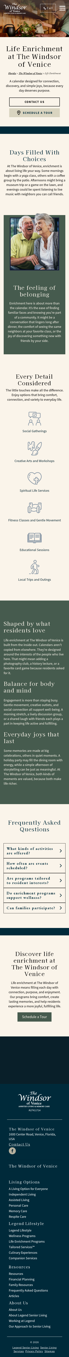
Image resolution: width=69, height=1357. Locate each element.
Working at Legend (22, 1321)
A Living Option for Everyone (28, 1189)
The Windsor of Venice (30, 73)
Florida (12, 73)
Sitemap (50, 1351)
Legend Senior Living (26, 1347)
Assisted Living (19, 1200)
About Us (15, 1310)
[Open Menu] (62, 8)
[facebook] (12, 1150)
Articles (14, 1296)
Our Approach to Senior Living (29, 1326)
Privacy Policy (34, 1351)
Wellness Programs (22, 1236)
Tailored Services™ (21, 1247)
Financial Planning (21, 1279)
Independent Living (22, 1194)
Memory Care (18, 1211)
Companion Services (23, 1258)
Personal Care (18, 1205)
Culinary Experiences (23, 1253)
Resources (16, 1274)
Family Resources (21, 1285)
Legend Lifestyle (20, 1230)
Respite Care (17, 1217)
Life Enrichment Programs (27, 1241)
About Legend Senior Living (28, 1315)
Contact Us (19, 1144)
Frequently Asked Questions (28, 1290)
